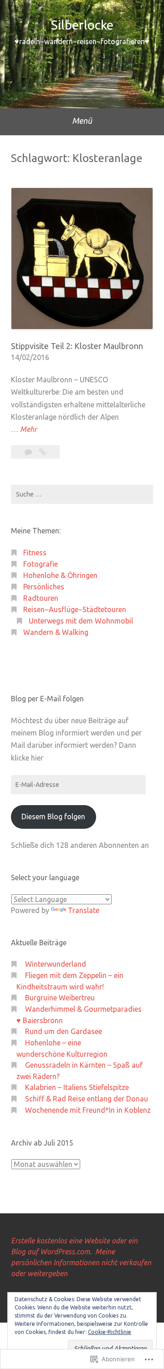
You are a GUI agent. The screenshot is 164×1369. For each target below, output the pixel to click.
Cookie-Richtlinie (109, 1332)
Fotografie (40, 564)
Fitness (34, 552)
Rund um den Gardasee (63, 1031)
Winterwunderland (55, 964)
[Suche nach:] (82, 494)
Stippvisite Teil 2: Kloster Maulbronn (77, 345)
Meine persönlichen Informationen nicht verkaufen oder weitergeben (81, 1262)
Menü (82, 120)
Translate (83, 910)
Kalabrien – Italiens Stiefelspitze (77, 1087)
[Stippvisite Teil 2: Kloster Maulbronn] (42, 452)
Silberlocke (82, 25)
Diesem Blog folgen (53, 816)
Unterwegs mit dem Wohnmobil (81, 621)
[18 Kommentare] (29, 452)
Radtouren (40, 598)
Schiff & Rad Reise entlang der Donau (86, 1099)
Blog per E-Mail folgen (47, 699)
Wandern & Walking (55, 632)
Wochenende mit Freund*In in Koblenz (88, 1110)
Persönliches (43, 587)
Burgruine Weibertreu (60, 998)
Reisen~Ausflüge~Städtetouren (74, 609)
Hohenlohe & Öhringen (60, 575)
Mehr (28, 430)
